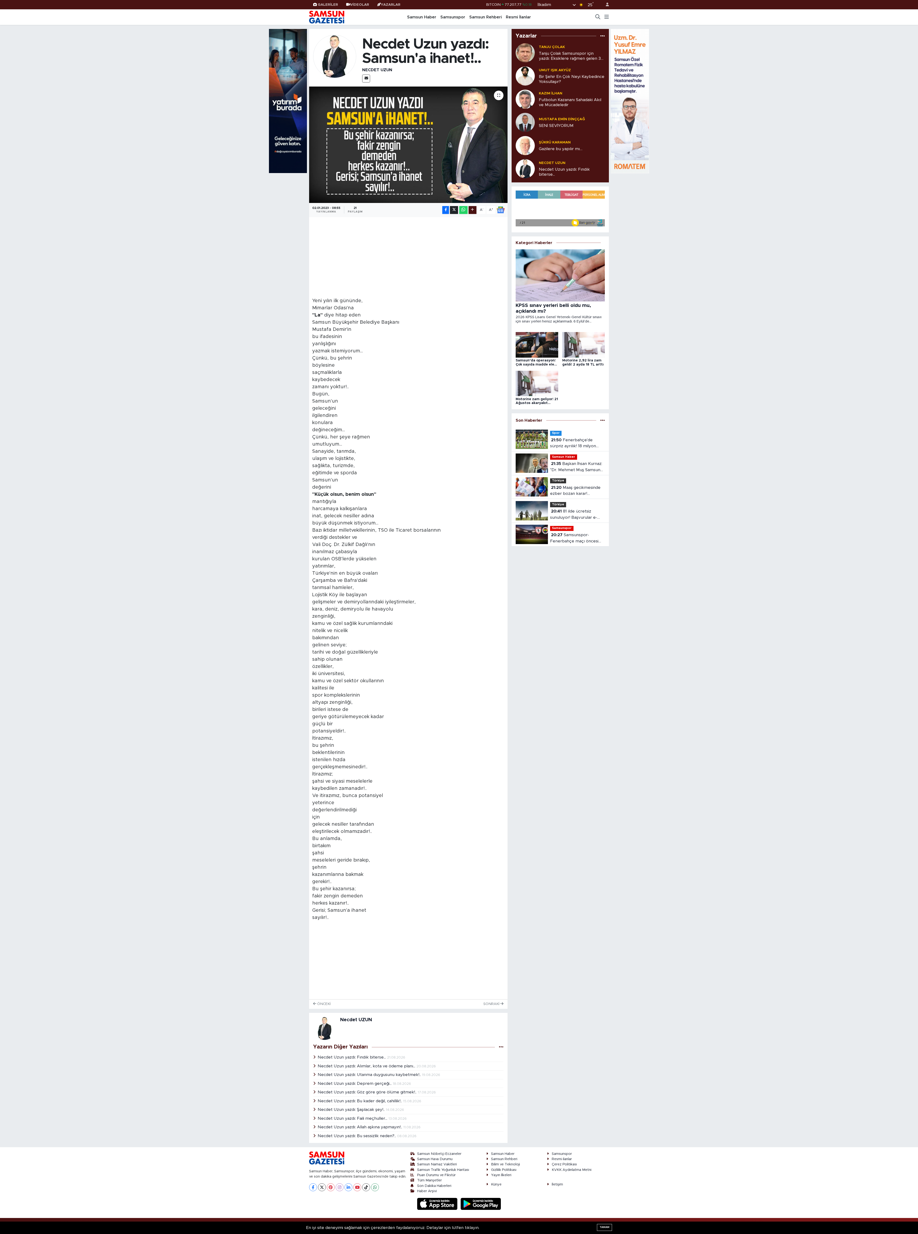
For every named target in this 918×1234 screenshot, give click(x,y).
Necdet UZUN (377, 70)
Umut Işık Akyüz (555, 70)
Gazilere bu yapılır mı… (560, 149)
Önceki (323, 1004)
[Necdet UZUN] (334, 56)
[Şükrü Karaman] (525, 145)
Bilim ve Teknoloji (505, 1164)
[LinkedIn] (348, 1187)
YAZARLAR (390, 4)
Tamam (604, 1227)
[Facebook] (313, 1187)
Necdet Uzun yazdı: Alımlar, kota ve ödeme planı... (367, 1066)
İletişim (557, 1184)
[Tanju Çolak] (525, 52)
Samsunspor (452, 17)
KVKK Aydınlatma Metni (571, 1170)
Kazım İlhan (550, 93)
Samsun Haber (421, 17)
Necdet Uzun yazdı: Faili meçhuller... (353, 1118)
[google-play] (481, 1204)
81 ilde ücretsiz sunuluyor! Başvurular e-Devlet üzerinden (573, 514)
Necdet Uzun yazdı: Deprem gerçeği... (355, 1083)
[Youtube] (357, 1187)
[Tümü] (602, 36)
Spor (556, 433)
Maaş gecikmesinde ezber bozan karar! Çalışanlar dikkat (575, 491)
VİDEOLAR (359, 4)
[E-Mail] (366, 78)
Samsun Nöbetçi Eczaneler (439, 1154)
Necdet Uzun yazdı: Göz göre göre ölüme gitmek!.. (368, 1092)
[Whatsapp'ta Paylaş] (463, 210)
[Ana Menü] (606, 17)
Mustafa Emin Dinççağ (562, 119)
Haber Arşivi (427, 1191)
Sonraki (491, 1004)
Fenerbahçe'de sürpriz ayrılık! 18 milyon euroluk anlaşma (573, 443)
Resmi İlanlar (518, 17)
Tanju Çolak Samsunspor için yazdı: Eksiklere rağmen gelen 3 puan (570, 56)
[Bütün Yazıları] (501, 1047)
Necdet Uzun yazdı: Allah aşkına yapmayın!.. (360, 1127)
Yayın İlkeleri (501, 1175)
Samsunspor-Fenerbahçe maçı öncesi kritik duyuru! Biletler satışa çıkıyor (576, 538)
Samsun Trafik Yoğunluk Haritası (443, 1170)
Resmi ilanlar (562, 1159)
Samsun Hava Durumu (435, 1159)
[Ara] (597, 17)
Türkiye (558, 480)
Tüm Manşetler (429, 1180)
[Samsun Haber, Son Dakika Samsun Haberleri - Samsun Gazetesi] (327, 17)
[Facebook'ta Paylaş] (445, 210)
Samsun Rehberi (485, 17)
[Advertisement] (408, 253)
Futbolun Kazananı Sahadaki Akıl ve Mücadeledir (570, 102)
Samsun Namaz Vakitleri (437, 1164)
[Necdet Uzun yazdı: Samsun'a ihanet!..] (408, 145)
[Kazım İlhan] (525, 99)
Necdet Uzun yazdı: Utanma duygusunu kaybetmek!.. (370, 1075)
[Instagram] (340, 1187)
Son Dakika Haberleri (434, 1186)
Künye (496, 1184)
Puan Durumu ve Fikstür (436, 1175)
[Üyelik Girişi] (605, 4)
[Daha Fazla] (472, 210)
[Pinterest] (331, 1187)
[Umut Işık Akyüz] (525, 76)
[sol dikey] (288, 101)
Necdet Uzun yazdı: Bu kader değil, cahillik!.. (360, 1101)
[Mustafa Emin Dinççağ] (525, 122)
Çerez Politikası (564, 1164)
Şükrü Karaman (555, 142)
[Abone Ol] (501, 210)
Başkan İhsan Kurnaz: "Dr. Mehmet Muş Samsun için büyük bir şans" (576, 467)
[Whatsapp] (375, 1187)
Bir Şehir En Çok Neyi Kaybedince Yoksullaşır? (571, 79)
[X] (322, 1187)
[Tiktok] (366, 1187)
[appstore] (438, 1204)
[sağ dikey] (630, 101)
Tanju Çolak (552, 47)
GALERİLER (328, 4)
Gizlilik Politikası (503, 1170)
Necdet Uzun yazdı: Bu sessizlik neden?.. (357, 1136)
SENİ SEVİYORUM (556, 126)
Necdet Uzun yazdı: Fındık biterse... (352, 1057)
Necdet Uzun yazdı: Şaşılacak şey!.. (352, 1110)
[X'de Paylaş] (454, 210)
